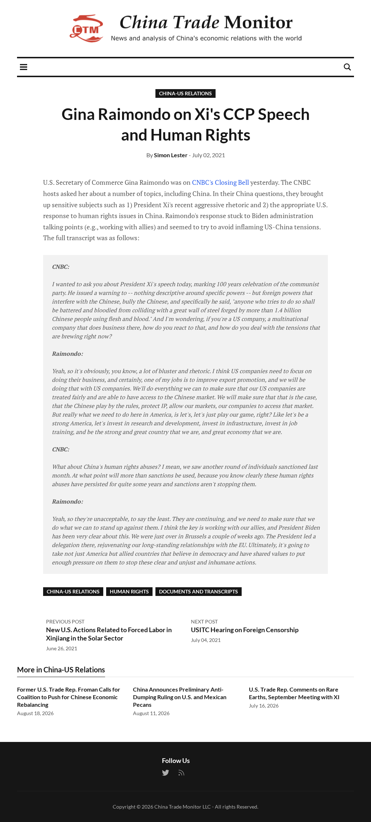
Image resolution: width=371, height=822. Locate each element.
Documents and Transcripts (198, 591)
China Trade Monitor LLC (182, 807)
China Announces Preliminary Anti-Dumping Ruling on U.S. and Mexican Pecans (179, 697)
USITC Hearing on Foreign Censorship (245, 630)
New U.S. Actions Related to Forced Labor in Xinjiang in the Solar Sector (109, 634)
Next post (204, 621)
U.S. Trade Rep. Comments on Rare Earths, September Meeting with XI (294, 693)
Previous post (65, 621)
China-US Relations (185, 93)
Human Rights (129, 591)
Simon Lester (171, 154)
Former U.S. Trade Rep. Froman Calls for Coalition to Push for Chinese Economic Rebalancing (68, 697)
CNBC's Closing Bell (220, 182)
